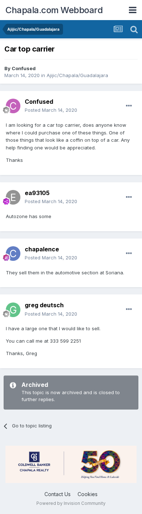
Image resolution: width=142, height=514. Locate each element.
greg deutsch (44, 305)
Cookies (88, 494)
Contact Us (57, 494)
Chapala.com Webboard (54, 10)
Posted (51, 110)
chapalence (42, 249)
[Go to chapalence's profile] (13, 253)
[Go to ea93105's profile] (13, 197)
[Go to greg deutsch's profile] (13, 309)
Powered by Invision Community (71, 503)
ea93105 (37, 193)
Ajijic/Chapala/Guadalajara (77, 75)
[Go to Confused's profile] (13, 106)
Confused (24, 68)
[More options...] (129, 106)
